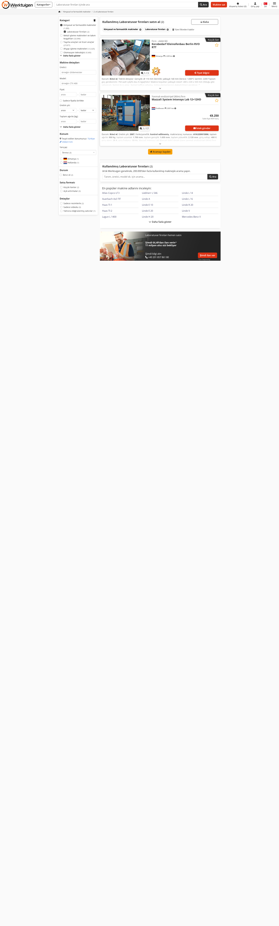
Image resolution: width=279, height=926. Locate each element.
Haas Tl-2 (107, 210)
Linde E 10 (147, 204)
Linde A (146, 198)
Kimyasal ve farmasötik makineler (80, 27)
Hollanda (73, 162)
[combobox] (78, 152)
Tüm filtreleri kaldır (184, 29)
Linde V (186, 210)
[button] (274, 4)
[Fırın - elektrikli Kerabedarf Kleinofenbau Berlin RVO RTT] (126, 57)
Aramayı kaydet (161, 151)
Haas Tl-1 (107, 204)
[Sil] (140, 29)
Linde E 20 (147, 210)
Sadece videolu (72, 207)
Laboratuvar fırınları (78, 31)
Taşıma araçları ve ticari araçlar (79, 44)
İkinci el (68, 175)
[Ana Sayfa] (59, 11)
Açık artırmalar (72, 191)
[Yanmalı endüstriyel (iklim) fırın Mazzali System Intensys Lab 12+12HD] (126, 113)
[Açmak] (160, 88)
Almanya (73, 158)
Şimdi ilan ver (207, 255)
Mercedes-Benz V (191, 216)
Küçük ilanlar (71, 187)
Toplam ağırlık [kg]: (69, 116)
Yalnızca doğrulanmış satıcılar (79, 210)
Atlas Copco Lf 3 (110, 193)
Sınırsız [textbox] (66, 152)
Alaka (205, 22)
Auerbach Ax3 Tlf (111, 198)
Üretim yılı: (65, 105)
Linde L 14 (187, 193)
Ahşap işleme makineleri (79, 48)
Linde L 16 (187, 198)
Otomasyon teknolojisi (77, 52)
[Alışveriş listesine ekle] (217, 45)
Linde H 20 (147, 216)
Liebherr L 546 (150, 193)
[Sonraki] (147, 57)
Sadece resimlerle (74, 203)
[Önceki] (104, 57)
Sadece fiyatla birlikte (73, 100)
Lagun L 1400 (109, 216)
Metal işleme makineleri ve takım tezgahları (80, 37)
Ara (204, 4)
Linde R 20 (187, 204)
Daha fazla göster (161, 221)
